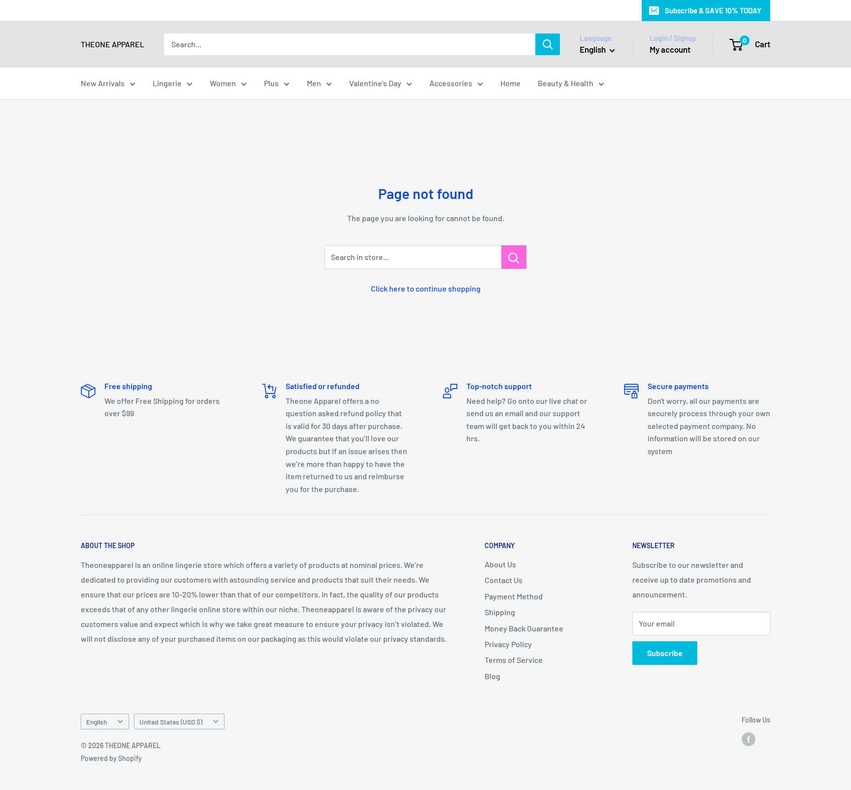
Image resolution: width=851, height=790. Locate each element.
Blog (492, 676)
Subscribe (665, 653)
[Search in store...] (513, 257)
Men (314, 83)
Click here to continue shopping (426, 288)
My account (670, 49)
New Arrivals (103, 83)
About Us (500, 564)
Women (223, 83)
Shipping (500, 612)
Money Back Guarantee (524, 628)
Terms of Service (514, 659)
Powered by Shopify (111, 758)
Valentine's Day (375, 83)
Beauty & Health (565, 83)
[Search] (547, 44)
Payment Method (514, 596)
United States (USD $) (170, 722)
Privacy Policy (508, 644)
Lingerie (167, 83)
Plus (271, 83)
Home (510, 83)
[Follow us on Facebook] (748, 739)
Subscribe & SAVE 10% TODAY (713, 10)
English (96, 722)
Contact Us (504, 580)
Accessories (450, 83)
